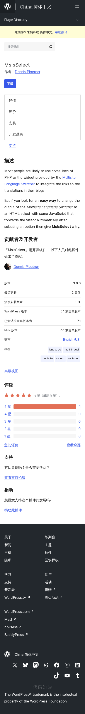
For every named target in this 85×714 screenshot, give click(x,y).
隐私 (7, 560)
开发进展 (16, 134)
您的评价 (11, 445)
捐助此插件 (13, 510)
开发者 (9, 589)
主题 (48, 545)
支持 (12, 145)
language (55, 349)
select (60, 358)
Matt (10, 619)
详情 (12, 100)
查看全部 (74, 445)
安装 (12, 123)
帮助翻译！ (62, 32)
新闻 (7, 545)
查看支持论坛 (14, 477)
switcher (73, 358)
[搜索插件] (50, 46)
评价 (12, 112)
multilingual (72, 349)
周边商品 (54, 597)
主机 (7, 552)
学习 (7, 574)
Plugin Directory (15, 20)
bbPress (13, 627)
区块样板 (52, 560)
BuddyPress (16, 634)
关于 (7, 537)
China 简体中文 (27, 654)
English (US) (72, 339)
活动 (48, 582)
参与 (48, 574)
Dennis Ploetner (27, 72)
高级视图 (11, 371)
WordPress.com (19, 611)
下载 (10, 83)
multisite (47, 358)
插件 (48, 552)
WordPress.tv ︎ (17, 597)
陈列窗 (50, 537)
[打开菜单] (78, 6)
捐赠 (50, 589)
